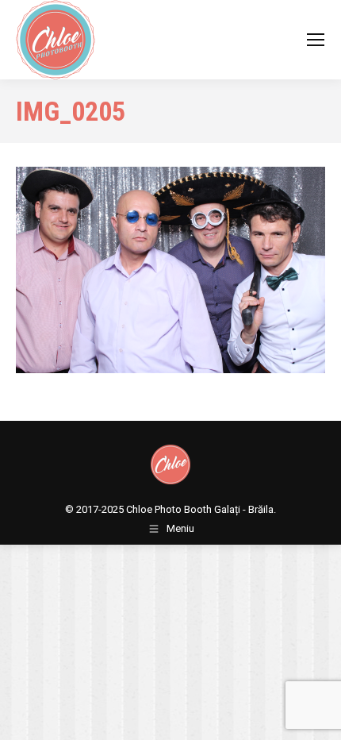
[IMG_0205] (170, 270)
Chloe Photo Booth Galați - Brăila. (201, 509)
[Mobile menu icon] (315, 39)
